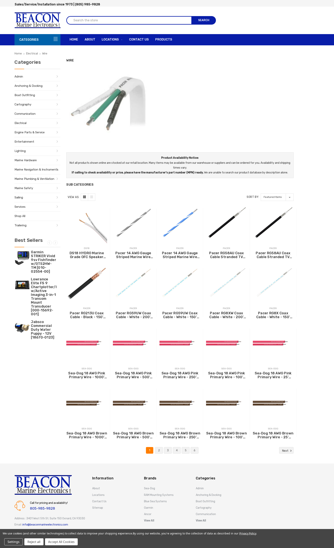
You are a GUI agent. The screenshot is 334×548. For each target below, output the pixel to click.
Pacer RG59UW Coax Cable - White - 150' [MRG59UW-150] (180, 315)
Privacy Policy (247, 533)
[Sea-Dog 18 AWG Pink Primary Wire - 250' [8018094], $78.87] (179, 343)
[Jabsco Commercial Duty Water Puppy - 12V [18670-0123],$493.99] (22, 327)
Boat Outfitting (24, 95)
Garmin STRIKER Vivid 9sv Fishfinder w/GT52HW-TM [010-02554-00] (43, 261)
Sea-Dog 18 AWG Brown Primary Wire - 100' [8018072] (226, 435)
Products (163, 39)
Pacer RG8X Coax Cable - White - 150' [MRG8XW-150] (273, 315)
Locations (110, 39)
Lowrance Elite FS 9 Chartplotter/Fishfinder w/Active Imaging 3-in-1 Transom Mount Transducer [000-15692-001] (43, 296)
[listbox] (277, 197)
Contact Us (139, 39)
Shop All (19, 216)
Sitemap (97, 507)
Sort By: (253, 197)
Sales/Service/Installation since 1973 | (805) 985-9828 (57, 4)
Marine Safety (23, 188)
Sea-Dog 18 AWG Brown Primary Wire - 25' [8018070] (273, 435)
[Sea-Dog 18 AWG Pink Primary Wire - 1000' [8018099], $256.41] (86, 343)
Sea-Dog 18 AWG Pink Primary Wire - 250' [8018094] (180, 375)
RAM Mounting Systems (159, 495)
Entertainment (24, 141)
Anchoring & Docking (28, 86)
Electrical (20, 123)
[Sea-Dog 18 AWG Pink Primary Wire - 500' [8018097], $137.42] (133, 343)
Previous (49, 242)
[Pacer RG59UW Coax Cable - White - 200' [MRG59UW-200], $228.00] (133, 283)
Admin (18, 76)
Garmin (148, 507)
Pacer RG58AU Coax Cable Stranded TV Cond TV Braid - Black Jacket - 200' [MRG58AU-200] (226, 255)
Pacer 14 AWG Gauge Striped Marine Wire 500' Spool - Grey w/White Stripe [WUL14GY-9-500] (133, 255)
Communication (25, 113)
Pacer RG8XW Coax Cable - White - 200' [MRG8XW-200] (226, 315)
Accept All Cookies (61, 542)
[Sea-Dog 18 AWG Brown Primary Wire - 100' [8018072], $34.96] (226, 403)
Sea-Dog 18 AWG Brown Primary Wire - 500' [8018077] (133, 435)
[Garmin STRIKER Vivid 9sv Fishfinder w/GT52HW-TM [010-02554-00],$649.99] (22, 258)
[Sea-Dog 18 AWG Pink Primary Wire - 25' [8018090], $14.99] (273, 343)
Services (20, 207)
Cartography (22, 104)
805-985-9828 (42, 508)
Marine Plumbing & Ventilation (34, 179)
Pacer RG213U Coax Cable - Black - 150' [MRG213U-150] (87, 315)
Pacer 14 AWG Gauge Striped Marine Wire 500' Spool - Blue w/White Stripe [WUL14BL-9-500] (180, 255)
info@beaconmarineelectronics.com (45, 524)
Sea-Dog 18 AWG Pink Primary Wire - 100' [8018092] (226, 375)
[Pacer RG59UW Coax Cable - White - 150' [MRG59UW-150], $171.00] (179, 283)
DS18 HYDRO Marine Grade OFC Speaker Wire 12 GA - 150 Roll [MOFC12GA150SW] (86, 255)
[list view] (91, 197)
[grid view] (84, 197)
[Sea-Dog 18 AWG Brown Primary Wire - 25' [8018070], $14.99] (273, 403)
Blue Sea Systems (155, 501)
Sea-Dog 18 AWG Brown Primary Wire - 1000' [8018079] (86, 435)
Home (74, 39)
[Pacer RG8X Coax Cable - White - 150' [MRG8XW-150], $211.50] (273, 283)
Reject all (33, 542)
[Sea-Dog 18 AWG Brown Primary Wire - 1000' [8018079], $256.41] (86, 403)
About (90, 39)
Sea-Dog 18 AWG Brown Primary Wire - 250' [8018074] (180, 435)
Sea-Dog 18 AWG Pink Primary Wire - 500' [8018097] (133, 375)
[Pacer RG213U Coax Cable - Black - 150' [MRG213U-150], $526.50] (86, 283)
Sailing (18, 197)
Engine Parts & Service (29, 132)
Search (203, 20)
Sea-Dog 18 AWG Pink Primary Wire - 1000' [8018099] (86, 375)
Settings (14, 542)
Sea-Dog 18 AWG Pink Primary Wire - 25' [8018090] (273, 375)
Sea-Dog (149, 488)
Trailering (20, 225)
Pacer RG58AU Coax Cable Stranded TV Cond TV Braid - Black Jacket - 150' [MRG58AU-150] (273, 255)
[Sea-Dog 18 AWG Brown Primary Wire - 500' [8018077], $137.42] (133, 403)
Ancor (147, 514)
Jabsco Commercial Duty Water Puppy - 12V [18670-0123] (42, 329)
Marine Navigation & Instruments (36, 169)
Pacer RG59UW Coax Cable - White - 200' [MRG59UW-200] (133, 315)
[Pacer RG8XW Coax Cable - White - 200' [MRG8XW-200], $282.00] (226, 283)
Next (55, 242)
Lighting (20, 151)
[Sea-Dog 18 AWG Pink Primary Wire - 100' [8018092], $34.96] (226, 343)
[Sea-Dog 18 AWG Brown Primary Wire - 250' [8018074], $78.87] (179, 403)
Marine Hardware (25, 160)
